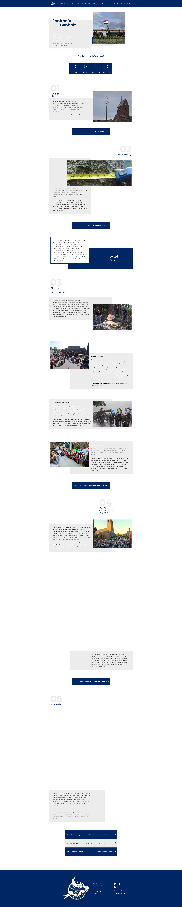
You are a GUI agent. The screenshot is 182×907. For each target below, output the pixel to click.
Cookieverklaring (119, 893)
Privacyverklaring (119, 891)
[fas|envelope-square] (115, 886)
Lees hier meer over (90, 132)
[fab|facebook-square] (118, 883)
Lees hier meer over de (90, 225)
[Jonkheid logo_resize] (52, 3)
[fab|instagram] (115, 883)
